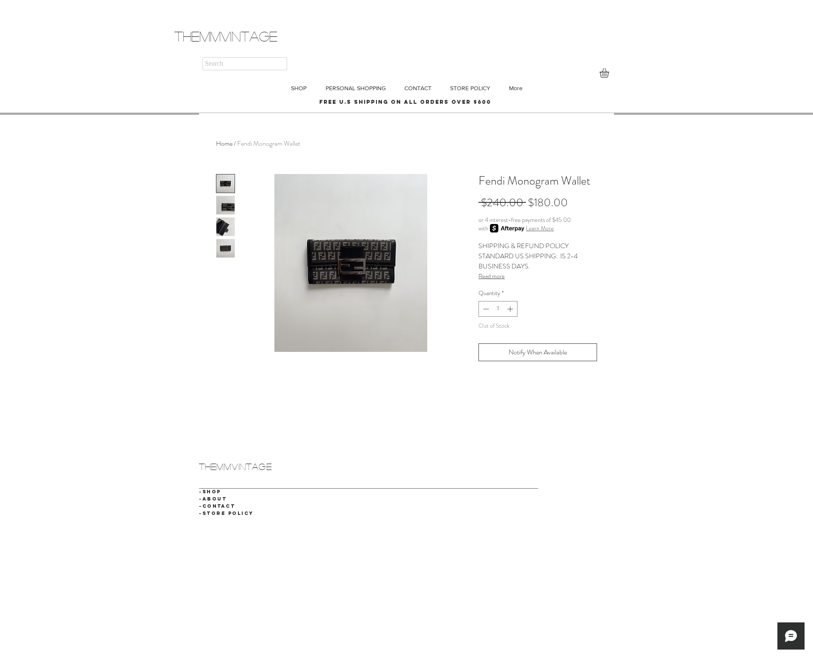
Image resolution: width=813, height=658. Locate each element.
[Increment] (511, 308)
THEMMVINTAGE (225, 36)
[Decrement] (485, 308)
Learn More (540, 228)
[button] (610, 72)
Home (224, 143)
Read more (491, 276)
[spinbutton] (498, 308)
